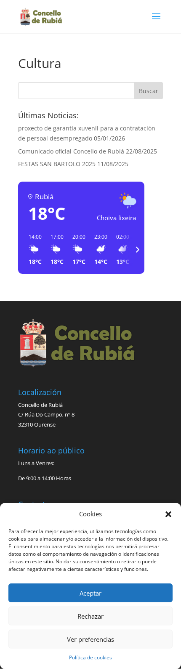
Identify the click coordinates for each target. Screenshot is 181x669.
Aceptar (90, 593)
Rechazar (90, 616)
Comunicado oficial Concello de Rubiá (71, 151)
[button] (168, 514)
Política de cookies (90, 657)
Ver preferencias (90, 639)
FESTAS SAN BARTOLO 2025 (57, 164)
